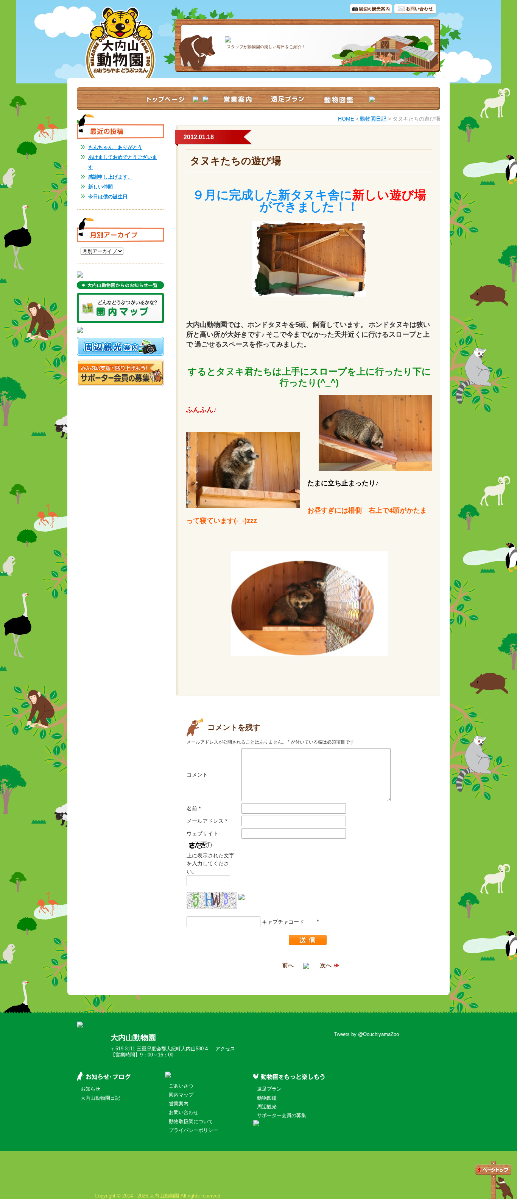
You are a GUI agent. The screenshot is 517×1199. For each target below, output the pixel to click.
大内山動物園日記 (100, 1098)
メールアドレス (207, 821)
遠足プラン (269, 1089)
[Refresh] (241, 896)
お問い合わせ (183, 1112)
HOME (346, 119)
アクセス (225, 1048)
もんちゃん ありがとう (115, 147)
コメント (197, 775)
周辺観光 (267, 1107)
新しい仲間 (100, 187)
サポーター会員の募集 (281, 1115)
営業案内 (178, 1103)
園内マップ (181, 1095)
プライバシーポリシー (193, 1130)
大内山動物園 (133, 1037)
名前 (194, 808)
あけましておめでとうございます (122, 162)
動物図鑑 (267, 1098)
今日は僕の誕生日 (108, 196)
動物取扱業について (191, 1121)
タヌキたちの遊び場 (235, 160)
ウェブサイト (202, 833)
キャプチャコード (283, 922)
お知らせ (90, 1089)
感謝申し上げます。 (110, 177)
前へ (288, 965)
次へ (326, 965)
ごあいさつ (181, 1086)
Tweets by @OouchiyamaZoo (366, 1034)
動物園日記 (373, 119)
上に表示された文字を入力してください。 (210, 863)
